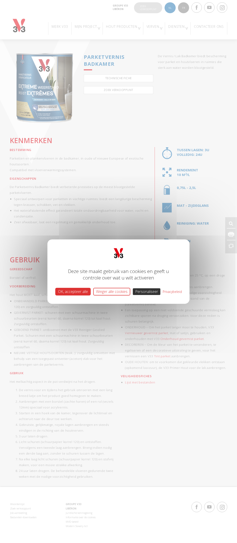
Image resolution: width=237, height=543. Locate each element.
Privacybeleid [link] (172, 291)
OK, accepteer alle (73, 291)
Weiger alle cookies (112, 291)
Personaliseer (146, 291)
